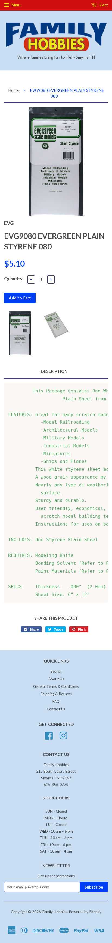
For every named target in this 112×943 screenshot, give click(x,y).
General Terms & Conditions (56, 686)
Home (13, 90)
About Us (56, 679)
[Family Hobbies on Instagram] (63, 735)
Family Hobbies (54, 912)
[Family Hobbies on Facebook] (49, 735)
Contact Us (56, 709)
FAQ (56, 701)
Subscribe (94, 887)
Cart (103, 4)
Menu (16, 4)
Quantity (13, 278)
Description (54, 371)
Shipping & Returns (56, 694)
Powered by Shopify (85, 912)
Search (56, 671)
